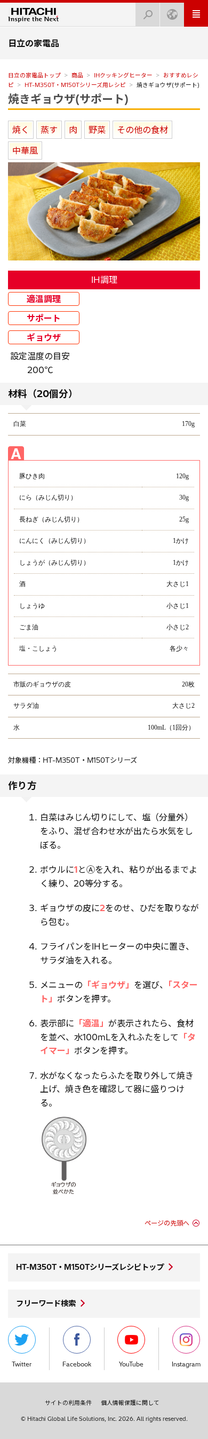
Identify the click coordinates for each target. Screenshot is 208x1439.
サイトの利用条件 (68, 1402)
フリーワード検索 (46, 1303)
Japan (172, 15)
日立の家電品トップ (34, 75)
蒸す (49, 129)
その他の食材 (142, 129)
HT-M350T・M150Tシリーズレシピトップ (90, 1267)
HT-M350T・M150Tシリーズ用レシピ (75, 85)
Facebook (76, 1364)
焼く (20, 129)
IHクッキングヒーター (123, 75)
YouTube (131, 1364)
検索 (147, 15)
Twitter (21, 1364)
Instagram (186, 1364)
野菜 (97, 129)
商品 (77, 75)
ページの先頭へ (167, 1223)
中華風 (25, 150)
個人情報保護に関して (130, 1402)
